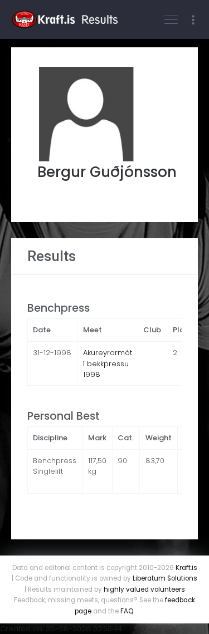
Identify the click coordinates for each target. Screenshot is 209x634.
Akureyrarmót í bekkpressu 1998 (107, 363)
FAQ (126, 611)
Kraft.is (186, 567)
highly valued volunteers (144, 589)
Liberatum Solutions (165, 578)
